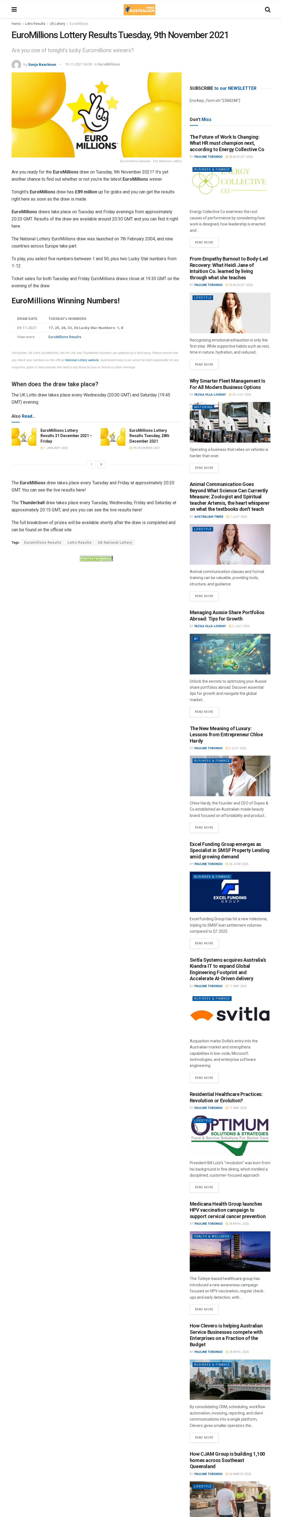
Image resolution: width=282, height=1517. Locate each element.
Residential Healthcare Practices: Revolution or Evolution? (226, 1097)
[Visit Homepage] (139, 9)
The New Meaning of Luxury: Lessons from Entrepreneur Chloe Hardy (226, 734)
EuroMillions (79, 24)
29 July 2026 (241, 394)
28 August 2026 (240, 157)
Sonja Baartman (42, 64)
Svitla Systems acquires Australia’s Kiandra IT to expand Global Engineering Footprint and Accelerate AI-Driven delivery (228, 969)
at (196, 639)
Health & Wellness (211, 1236)
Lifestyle (203, 297)
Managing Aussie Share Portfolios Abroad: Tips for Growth (227, 615)
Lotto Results (35, 24)
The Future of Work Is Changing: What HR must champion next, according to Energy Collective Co (227, 143)
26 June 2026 (238, 864)
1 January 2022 (55, 448)
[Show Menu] (14, 9)
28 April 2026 (238, 1224)
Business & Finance (212, 169)
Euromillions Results (42, 543)
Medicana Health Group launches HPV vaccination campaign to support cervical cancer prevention (228, 1210)
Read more (207, 241)
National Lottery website (82, 360)
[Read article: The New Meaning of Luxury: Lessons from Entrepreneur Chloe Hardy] (230, 776)
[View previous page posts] (91, 464)
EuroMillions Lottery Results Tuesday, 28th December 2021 (149, 435)
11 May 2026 (237, 986)
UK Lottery (57, 24)
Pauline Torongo (208, 157)
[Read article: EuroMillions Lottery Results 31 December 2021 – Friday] (24, 437)
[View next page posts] (101, 464)
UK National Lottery (115, 543)
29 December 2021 (146, 448)
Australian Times (208, 517)
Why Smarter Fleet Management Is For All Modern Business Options (227, 384)
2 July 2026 (240, 626)
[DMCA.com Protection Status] (96, 558)
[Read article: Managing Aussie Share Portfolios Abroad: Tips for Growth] (230, 654)
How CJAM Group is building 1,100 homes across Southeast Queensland (227, 1460)
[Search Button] (267, 9)
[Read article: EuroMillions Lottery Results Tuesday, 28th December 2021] (113, 437)
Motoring (203, 407)
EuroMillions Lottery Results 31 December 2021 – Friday (66, 435)
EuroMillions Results (64, 337)
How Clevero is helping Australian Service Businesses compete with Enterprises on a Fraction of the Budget (226, 1335)
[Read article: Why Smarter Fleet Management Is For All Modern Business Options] (230, 422)
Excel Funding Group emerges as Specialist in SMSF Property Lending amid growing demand (230, 850)
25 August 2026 (240, 285)
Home (16, 24)
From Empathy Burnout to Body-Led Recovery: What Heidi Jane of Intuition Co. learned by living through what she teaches (229, 268)
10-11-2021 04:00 (78, 64)
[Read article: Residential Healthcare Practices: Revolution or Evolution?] (230, 1136)
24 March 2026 (239, 1474)
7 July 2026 (238, 517)
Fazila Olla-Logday (210, 394)
